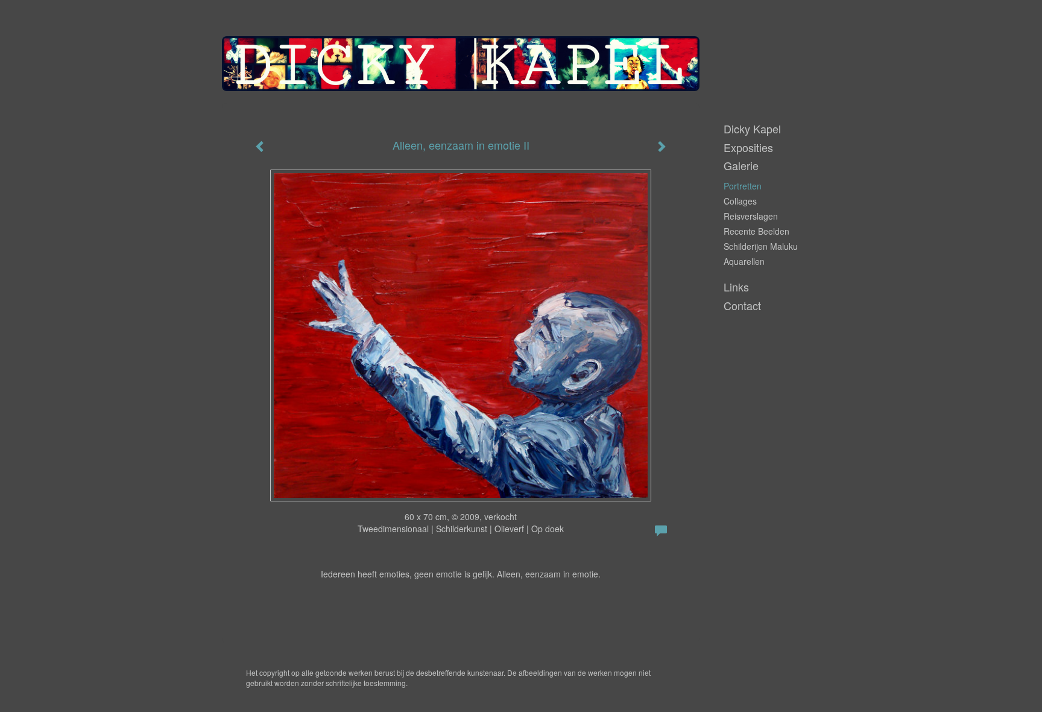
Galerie (741, 165)
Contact (742, 305)
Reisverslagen (751, 216)
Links (736, 286)
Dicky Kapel (752, 128)
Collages (740, 201)
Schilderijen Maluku (761, 246)
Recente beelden (756, 231)
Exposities (748, 147)
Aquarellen (744, 261)
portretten (743, 186)
